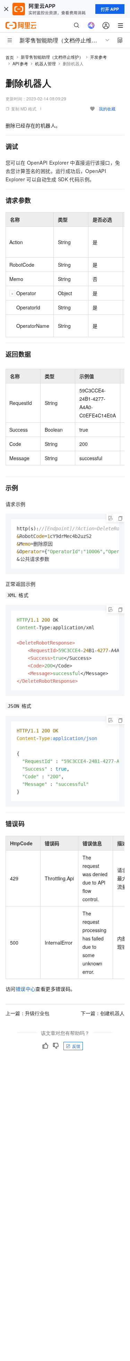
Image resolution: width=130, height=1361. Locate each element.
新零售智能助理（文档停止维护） (52, 57)
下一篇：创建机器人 (102, 1013)
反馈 (76, 1046)
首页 (10, 57)
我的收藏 (107, 108)
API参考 (20, 63)
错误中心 (26, 988)
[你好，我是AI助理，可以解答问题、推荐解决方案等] (91, 25)
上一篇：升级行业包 (27, 1013)
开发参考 (98, 57)
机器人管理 (45, 63)
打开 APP (110, 9)
